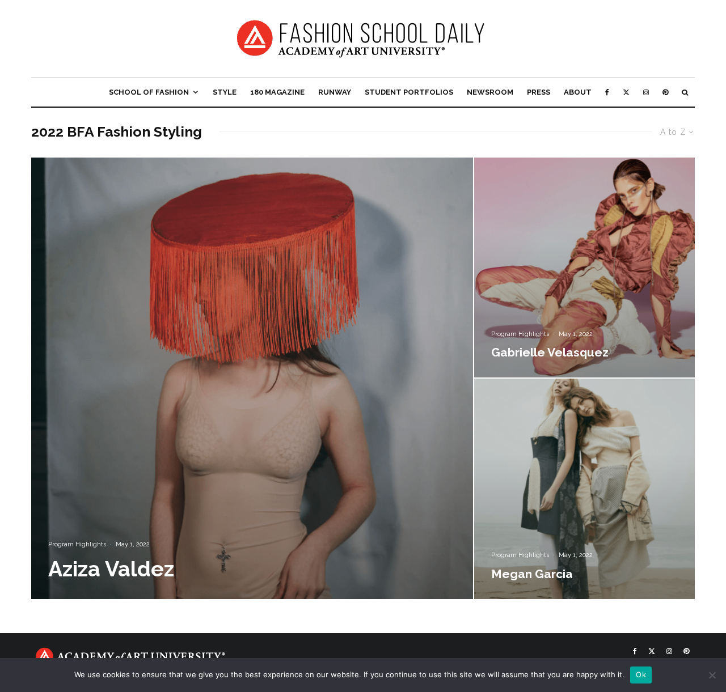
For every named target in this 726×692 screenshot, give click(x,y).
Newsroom (490, 92)
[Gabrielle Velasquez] (584, 268)
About (578, 92)
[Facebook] (607, 92)
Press (538, 92)
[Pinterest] (665, 92)
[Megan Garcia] (584, 489)
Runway (334, 92)
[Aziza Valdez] (252, 378)
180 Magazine (277, 92)
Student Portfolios (409, 92)
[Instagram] (646, 92)
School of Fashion (149, 92)
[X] (626, 92)
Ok (641, 674)
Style (225, 92)
